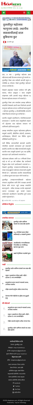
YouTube (17, 389)
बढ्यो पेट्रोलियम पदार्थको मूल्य (22, 253)
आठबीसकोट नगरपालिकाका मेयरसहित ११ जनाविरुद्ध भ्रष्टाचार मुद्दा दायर (22, 245)
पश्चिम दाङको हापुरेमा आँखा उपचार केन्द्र (16, 289)
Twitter (17, 386)
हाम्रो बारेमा (17, 392)
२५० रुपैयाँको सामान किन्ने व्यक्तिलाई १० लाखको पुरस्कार (22, 233)
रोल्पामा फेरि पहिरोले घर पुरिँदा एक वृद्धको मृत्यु (17, 297)
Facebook (17, 383)
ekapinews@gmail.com (18, 351)
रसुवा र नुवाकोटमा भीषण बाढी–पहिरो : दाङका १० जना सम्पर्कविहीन (16, 276)
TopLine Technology (20, 402)
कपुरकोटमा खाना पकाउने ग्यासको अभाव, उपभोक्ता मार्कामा (16, 283)
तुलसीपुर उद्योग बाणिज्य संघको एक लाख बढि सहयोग (22, 223)
